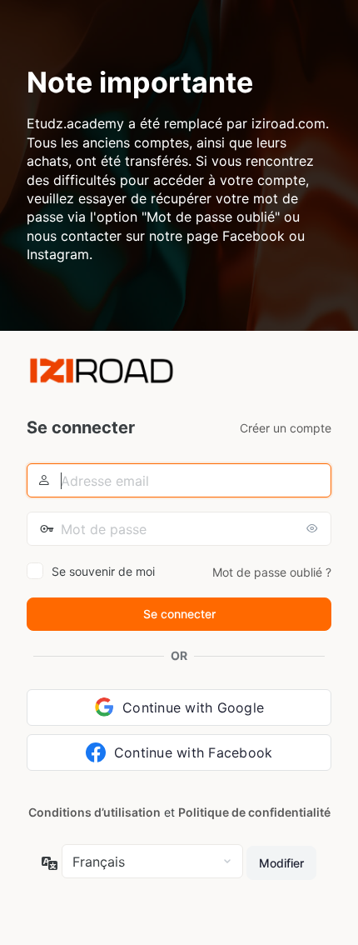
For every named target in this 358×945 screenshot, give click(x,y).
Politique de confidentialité (254, 812)
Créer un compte (285, 428)
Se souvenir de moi (103, 571)
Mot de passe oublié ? (271, 572)
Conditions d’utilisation (94, 812)
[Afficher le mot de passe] (314, 528)
